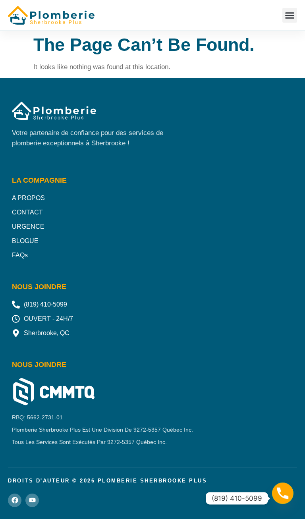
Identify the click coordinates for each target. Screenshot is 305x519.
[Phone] (282, 498)
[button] (289, 15)
